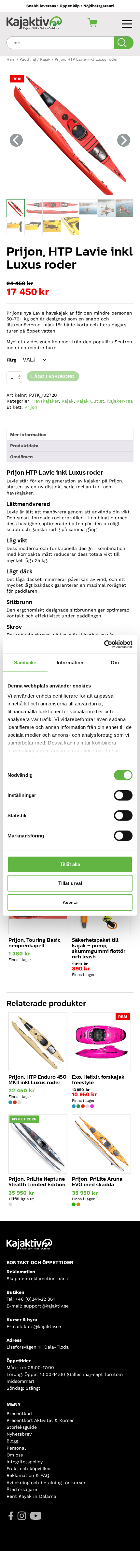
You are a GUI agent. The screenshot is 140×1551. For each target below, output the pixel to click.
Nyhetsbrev (19, 1434)
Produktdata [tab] (24, 445)
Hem (11, 59)
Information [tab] (70, 662)
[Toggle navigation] (127, 22)
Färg (11, 359)
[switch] (123, 795)
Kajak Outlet (90, 401)
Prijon (30, 407)
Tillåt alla (70, 864)
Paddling (28, 59)
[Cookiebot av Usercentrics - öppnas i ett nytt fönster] (104, 644)
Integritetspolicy (25, 1461)
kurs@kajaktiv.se (42, 1326)
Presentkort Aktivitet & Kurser (40, 1420)
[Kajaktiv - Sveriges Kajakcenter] (34, 23)
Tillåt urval (70, 883)
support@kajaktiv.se (46, 1305)
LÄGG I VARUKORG (53, 376)
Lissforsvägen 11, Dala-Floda (38, 1347)
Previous (16, 140)
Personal (16, 1448)
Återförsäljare (22, 1489)
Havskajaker (45, 401)
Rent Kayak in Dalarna (31, 1496)
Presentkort (20, 1413)
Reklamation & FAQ (28, 1475)
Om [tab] (115, 662)
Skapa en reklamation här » (38, 1278)
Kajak (45, 59)
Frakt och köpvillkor (29, 1468)
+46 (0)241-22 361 (35, 1299)
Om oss (15, 1454)
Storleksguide (22, 1427)
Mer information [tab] (28, 434)
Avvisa (70, 902)
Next (123, 140)
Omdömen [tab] (21, 456)
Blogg (12, 1440)
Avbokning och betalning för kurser (46, 1482)
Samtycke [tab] (25, 662)
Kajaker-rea (120, 401)
